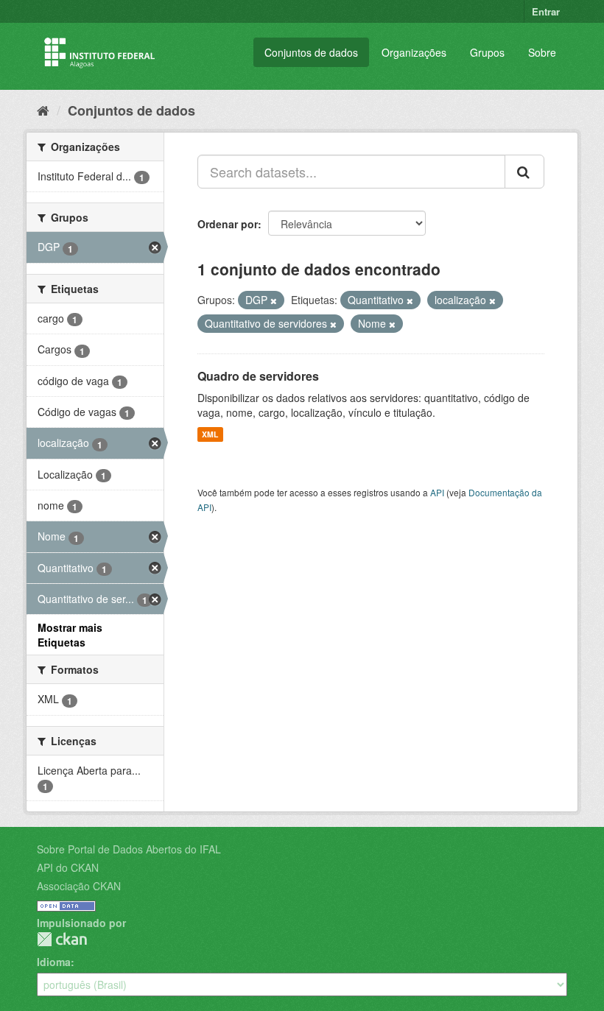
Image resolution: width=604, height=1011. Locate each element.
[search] (524, 172)
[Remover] (273, 300)
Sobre (542, 52)
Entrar (546, 11)
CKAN (62, 939)
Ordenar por (227, 223)
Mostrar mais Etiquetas (70, 634)
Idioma (54, 961)
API (437, 492)
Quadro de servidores (258, 375)
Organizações (414, 52)
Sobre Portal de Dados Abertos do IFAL (129, 849)
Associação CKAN (79, 885)
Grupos (487, 52)
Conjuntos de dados (311, 52)
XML (210, 434)
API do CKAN (68, 867)
